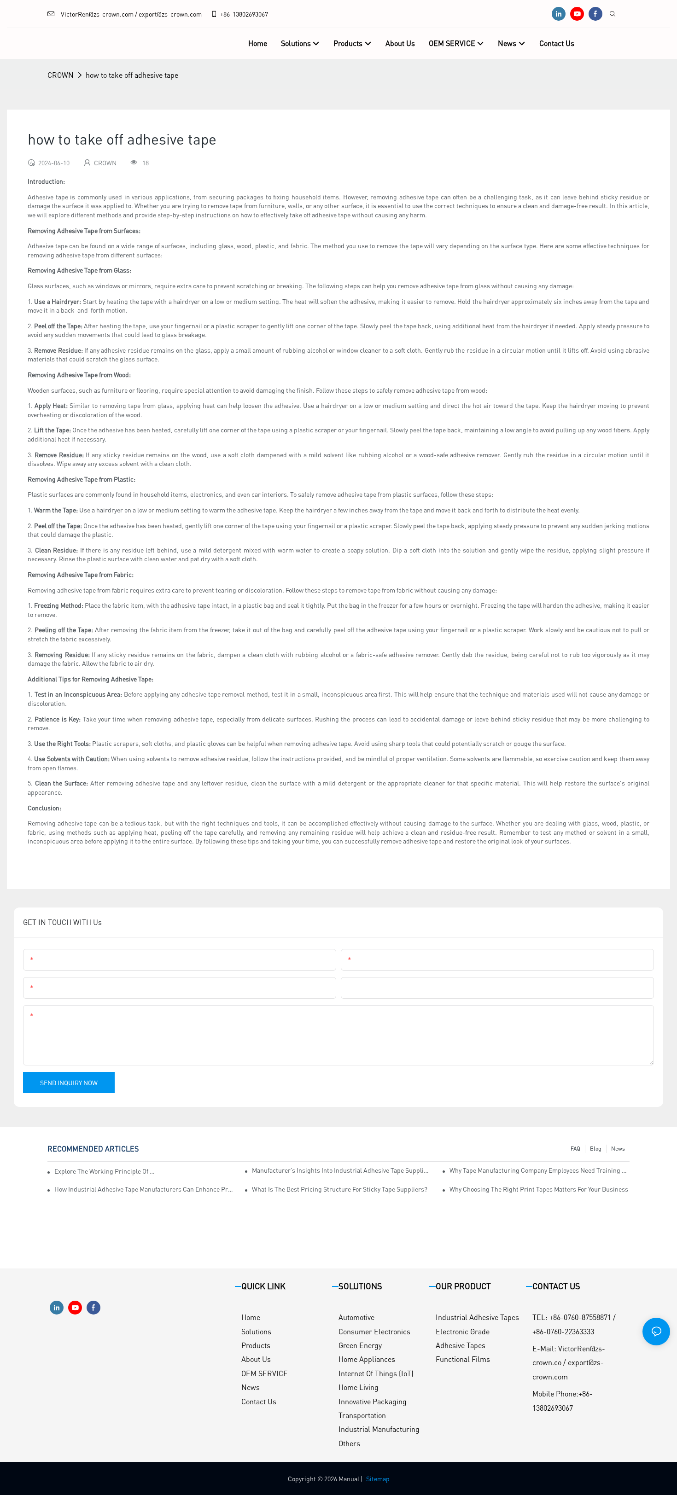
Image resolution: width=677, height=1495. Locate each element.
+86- (226, 14)
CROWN (60, 75)
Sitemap (378, 1478)
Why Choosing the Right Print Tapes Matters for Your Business (538, 1189)
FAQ (575, 1148)
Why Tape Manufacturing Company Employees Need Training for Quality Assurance (539, 1170)
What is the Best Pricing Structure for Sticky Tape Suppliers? (339, 1189)
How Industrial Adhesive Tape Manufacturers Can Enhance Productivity (144, 1189)
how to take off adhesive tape (132, 75)
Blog (595, 1148)
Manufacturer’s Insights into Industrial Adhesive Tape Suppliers (342, 1170)
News (618, 1148)
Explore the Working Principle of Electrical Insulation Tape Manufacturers (105, 1171)
